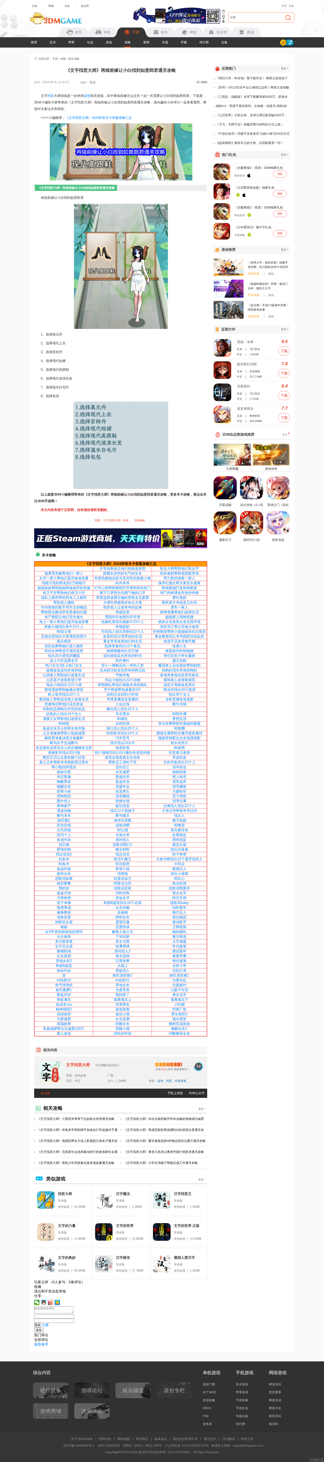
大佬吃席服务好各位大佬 (122, 602)
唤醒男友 (64, 782)
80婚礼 (122, 719)
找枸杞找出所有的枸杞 (179, 670)
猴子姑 (177, 820)
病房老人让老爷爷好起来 (122, 607)
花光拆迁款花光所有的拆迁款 (122, 670)
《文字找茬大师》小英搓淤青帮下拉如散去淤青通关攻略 (75, 1119)
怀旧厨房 (122, 864)
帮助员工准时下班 (122, 762)
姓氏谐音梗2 (122, 975)
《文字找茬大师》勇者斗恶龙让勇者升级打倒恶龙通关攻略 (164, 1152)
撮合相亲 (64, 641)
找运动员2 (64, 854)
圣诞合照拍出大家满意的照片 (64, 636)
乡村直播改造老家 (179, 699)
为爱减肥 (64, 1019)
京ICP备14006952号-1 (78, 1445)
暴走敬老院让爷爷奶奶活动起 (178, 636)
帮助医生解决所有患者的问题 (64, 612)
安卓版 (45, 1093)
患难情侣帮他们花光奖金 (64, 704)
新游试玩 (275, 1416)
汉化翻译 (228, 1439)
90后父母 (64, 631)
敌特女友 (64, 874)
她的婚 (177, 932)
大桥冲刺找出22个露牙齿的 (177, 859)
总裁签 (177, 985)
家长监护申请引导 (185, 1439)
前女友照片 (179, 743)
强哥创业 (179, 767)
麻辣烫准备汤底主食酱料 (64, 738)
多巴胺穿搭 (64, 941)
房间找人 (122, 840)
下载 (284, 351)
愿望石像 (122, 922)
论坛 (67, 5)
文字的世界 (125, 1226)
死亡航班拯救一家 (178, 578)
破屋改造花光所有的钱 (64, 670)
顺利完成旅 (177, 1024)
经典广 (177, 1009)
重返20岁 (64, 995)
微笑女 (177, 844)
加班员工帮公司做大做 (177, 627)
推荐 (34, 42)
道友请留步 (245, 408)
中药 (177, 864)
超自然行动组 (247, 364)
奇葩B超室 (64, 966)
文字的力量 (67, 1226)
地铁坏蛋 (64, 917)
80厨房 (179, 748)
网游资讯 (275, 1384)
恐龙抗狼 (64, 825)
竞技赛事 (275, 1392)
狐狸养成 (64, 907)
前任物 (177, 917)
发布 (39, 1330)
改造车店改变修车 (178, 641)
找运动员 (122, 854)
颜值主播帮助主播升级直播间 (179, 733)
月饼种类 (64, 898)
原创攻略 (209, 1400)
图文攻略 (74, 58)
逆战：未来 (245, 342)
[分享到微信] (37, 1302)
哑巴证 (177, 912)
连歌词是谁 (122, 888)
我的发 (64, 888)
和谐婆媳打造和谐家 (178, 588)
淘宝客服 (64, 777)
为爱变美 (122, 990)
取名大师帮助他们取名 (177, 568)
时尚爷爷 (122, 583)
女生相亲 (64, 936)
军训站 (177, 757)
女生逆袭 (122, 1019)
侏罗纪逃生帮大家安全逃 (177, 583)
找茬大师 (65, 1194)
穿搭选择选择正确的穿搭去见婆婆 (122, 597)
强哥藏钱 (122, 796)
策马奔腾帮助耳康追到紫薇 (179, 723)
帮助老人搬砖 (63, 602)
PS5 (206, 1416)
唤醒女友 (64, 786)
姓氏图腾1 (64, 990)
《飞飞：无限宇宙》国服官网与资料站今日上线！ (250, 124)
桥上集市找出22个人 (64, 694)
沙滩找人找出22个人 (179, 806)
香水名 (177, 893)
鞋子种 (177, 854)
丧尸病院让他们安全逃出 (64, 617)
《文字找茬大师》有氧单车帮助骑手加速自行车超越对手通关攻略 (77, 1132)
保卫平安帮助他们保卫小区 (64, 593)
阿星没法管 (122, 883)
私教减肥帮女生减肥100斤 (63, 1029)
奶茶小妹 (64, 791)
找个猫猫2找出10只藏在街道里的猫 (122, 752)
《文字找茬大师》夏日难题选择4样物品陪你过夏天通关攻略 (165, 1141)
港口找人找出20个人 (122, 728)
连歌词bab (178, 903)
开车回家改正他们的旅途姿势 (122, 568)
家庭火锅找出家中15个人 (64, 627)
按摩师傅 (122, 946)
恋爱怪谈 (122, 927)
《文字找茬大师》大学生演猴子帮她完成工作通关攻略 (161, 1163)
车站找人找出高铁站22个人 (122, 631)
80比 (177, 878)
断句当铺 (179, 704)
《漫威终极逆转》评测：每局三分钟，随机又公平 (268, 286)
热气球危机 (64, 985)
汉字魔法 (123, 1194)
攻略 (128, 42)
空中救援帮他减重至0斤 (122, 689)
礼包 (90, 42)
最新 (37, 1344)
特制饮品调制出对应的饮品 (64, 709)
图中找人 (64, 801)
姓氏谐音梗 (178, 975)
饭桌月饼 (64, 893)
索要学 (177, 956)
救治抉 (177, 883)
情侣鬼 (177, 961)
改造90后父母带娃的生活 (122, 636)
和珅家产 (64, 806)
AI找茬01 (122, 980)
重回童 (177, 951)
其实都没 (178, 830)
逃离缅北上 (122, 999)
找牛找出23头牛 (122, 743)
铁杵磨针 (122, 660)
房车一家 (178, 607)
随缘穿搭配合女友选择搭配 (179, 738)
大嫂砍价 (179, 791)
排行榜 (204, 42)
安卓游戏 (242, 1384)
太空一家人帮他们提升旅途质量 (64, 578)
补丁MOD (209, 1392)
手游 (55, 58)
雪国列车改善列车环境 (122, 617)
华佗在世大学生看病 (179, 656)
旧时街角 (122, 893)
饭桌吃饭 (64, 869)
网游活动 (275, 1400)
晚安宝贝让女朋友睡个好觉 (64, 757)
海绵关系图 (122, 820)
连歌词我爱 (177, 888)
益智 (87, 96)
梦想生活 (179, 719)
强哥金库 (179, 782)
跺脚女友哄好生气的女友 (122, 573)
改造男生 (122, 791)
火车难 (177, 941)
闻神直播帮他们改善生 (177, 612)
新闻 (146, 42)
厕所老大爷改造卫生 (178, 602)
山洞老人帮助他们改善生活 (64, 675)
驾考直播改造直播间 (122, 699)
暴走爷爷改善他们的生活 (122, 641)
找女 (177, 815)
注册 (291, 5)
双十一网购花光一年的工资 (122, 665)
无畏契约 (243, 386)
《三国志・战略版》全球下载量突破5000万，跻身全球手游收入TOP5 (252, 98)
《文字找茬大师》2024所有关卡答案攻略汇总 (98, 118)
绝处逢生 (64, 999)
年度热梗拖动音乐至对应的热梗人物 (122, 578)
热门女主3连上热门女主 (63, 665)
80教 (177, 825)
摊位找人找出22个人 (122, 709)
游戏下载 (209, 1384)
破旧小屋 (122, 1014)
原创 (109, 42)
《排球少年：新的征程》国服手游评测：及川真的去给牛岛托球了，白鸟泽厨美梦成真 (268, 265)
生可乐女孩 (64, 946)
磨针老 (177, 597)
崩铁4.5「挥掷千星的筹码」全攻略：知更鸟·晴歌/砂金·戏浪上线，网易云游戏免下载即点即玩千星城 (251, 107)
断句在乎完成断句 (64, 743)
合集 (224, 42)
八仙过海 (122, 704)
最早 (44, 1344)
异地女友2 (64, 961)
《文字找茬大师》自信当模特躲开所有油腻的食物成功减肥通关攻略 (164, 1121)
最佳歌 (177, 922)
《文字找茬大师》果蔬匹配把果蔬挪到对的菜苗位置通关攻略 (164, 1132)
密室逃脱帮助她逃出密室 (64, 689)
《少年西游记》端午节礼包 (252, 227)
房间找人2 (122, 951)
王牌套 (177, 927)
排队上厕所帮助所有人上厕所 (64, 597)
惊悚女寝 (122, 801)
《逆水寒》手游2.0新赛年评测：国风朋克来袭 (268, 307)
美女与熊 (122, 941)
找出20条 (177, 849)
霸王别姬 (179, 660)
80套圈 (179, 728)
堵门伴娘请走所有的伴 (177, 593)
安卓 (53, 42)
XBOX (207, 1408)
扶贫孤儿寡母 (179, 752)
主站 (34, 5)
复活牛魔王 (122, 859)
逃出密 (177, 1019)
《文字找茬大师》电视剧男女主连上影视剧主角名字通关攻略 (77, 1143)
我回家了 (122, 995)
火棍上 (122, 966)
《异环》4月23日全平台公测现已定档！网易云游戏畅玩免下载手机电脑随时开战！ (252, 89)
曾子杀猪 (64, 903)
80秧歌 (63, 723)
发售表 (207, 1424)
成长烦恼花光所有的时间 (122, 656)
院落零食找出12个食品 (122, 646)
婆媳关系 (122, 777)
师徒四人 (122, 970)
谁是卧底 (122, 748)
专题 (165, 42)
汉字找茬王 (183, 1194)
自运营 (85, 5)
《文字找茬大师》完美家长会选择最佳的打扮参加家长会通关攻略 (77, 1154)
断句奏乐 (122, 815)
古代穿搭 (64, 830)
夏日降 (177, 936)
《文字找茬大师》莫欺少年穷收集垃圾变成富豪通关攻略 (75, 1163)
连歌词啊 (122, 825)
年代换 (177, 946)
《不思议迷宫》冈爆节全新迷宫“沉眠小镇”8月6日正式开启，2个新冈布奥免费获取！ (252, 135)
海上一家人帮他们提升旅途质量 (64, 622)
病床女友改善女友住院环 (177, 622)
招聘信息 (105, 1439)
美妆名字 (122, 898)
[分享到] (57, 1302)
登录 (284, 5)
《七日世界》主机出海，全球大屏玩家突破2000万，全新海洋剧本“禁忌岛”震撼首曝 (252, 116)
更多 (202, 1108)
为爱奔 (177, 980)
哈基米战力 (122, 878)
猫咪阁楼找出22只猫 (122, 651)
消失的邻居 (122, 1033)
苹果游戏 (242, 1392)
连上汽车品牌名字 (64, 660)
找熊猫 (122, 874)
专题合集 (242, 1416)
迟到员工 (122, 767)
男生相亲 (178, 1014)
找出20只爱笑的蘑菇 (64, 656)
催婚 (63, 927)
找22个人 (64, 835)
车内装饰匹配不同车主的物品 (64, 607)
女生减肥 (122, 772)
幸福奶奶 (122, 627)
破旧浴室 (122, 806)
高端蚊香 (64, 1024)
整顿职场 (64, 951)
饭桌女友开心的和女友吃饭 (64, 728)
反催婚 (122, 912)
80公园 (122, 830)
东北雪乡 (122, 714)
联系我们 (142, 1439)
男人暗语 (179, 777)
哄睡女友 (122, 1024)
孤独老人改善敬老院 (179, 680)
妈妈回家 (179, 772)
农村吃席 (122, 723)
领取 (280, 173)
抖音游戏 (180, 1080)
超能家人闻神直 (177, 617)
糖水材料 (122, 849)
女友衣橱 (122, 907)
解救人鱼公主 (122, 932)
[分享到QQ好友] (44, 1302)
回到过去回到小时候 (122, 694)
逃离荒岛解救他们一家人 (64, 573)
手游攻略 (242, 1400)
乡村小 (177, 966)
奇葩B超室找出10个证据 (122, 903)
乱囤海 (177, 835)
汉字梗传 (123, 1257)
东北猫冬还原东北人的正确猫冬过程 (64, 748)
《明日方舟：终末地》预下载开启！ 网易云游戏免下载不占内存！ (252, 79)
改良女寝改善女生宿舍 (122, 757)
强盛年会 (122, 786)
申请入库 (247, 1439)
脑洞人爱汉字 (184, 1257)
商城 (51, 5)
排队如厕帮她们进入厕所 (64, 646)
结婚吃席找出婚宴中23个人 (122, 622)
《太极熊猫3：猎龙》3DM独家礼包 (258, 168)
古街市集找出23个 (177, 762)
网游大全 (275, 1408)
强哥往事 (179, 801)
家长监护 (210, 1439)
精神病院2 (64, 1009)
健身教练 (64, 912)
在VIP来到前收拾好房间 (64, 932)
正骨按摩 (122, 961)
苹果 (71, 42)
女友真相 (64, 956)
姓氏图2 (64, 820)
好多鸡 (64, 859)
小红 (177, 1004)
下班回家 (122, 936)
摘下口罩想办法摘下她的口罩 (122, 593)
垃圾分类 (122, 835)
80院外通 (179, 714)
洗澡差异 (64, 1014)
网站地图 (123, 1439)
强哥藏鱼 (179, 786)
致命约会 (64, 970)
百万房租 (179, 796)
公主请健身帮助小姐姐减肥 (64, 733)
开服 (184, 42)
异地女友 (122, 985)
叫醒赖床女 (177, 1033)
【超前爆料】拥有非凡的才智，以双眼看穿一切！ (250, 143)
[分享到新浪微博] (50, 1302)
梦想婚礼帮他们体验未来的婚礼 (122, 685)
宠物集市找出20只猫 (64, 752)
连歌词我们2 (122, 844)
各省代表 (64, 840)
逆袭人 (177, 646)
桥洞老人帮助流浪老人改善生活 (64, 699)
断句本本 (64, 815)
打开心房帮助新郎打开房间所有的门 (122, 588)
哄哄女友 (122, 917)
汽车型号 (122, 738)
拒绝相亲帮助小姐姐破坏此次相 (177, 631)
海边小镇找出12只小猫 (64, 685)
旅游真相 (122, 1009)
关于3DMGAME (82, 1439)
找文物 (64, 844)
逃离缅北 (178, 999)
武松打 (177, 970)
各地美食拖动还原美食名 (179, 675)
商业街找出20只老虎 (179, 689)
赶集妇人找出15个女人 (64, 714)
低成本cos (64, 1004)
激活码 (273, 1424)
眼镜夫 (177, 869)
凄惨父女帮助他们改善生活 (64, 719)
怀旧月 (177, 898)
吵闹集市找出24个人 (122, 733)
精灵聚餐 (64, 883)
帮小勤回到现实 (64, 767)
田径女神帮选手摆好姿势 (64, 651)
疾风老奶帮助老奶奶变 (177, 573)
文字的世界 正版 (186, 1226)
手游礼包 (242, 1408)
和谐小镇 (122, 869)
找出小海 (178, 874)
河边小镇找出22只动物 (122, 680)
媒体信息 (161, 1439)
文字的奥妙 (67, 1257)
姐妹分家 (64, 772)
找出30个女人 (179, 694)
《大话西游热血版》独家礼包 (254, 187)
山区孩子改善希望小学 (64, 680)
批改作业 (122, 782)
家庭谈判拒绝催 (177, 651)
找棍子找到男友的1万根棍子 (64, 583)
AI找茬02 (64, 980)
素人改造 (64, 1033)
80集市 (63, 864)
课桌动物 (64, 811)
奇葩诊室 (122, 612)
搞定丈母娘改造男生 (179, 685)
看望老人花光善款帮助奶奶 (179, 665)
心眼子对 (178, 990)
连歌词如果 (64, 878)
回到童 (177, 907)
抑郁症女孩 (64, 922)
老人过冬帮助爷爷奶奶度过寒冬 (64, 762)
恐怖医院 (64, 796)
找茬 (50, 96)
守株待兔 (122, 675)
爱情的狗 (64, 849)
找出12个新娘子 (122, 811)
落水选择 (122, 956)
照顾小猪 (122, 1029)
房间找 (177, 840)
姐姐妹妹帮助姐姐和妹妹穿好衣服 (63, 588)
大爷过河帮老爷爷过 (178, 811)
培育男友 (122, 1004)
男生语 (177, 995)
